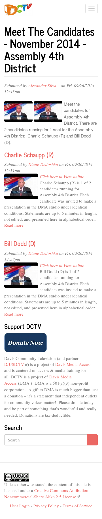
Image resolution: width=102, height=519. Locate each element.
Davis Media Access (73, 364)
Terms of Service (77, 505)
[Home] (18, 9)
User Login (20, 505)
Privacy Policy (46, 505)
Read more (14, 225)
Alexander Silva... (44, 85)
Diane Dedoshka (43, 164)
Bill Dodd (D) (19, 243)
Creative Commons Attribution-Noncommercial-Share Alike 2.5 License (47, 493)
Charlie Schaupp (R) (29, 154)
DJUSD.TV (15, 364)
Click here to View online (62, 176)
